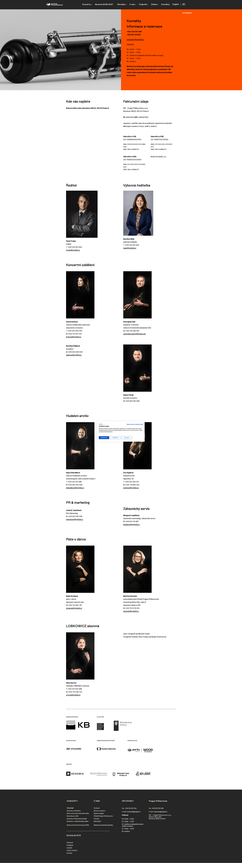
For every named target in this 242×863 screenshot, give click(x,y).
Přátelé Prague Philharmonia (103, 816)
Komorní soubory (99, 811)
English (175, 4)
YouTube (69, 853)
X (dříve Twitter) (72, 850)
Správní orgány (99, 813)
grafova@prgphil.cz (73, 337)
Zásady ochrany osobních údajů (135, 424)
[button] (102, 424)
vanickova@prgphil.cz (74, 519)
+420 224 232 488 (157, 808)
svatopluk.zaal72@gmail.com (134, 334)
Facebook (70, 842)
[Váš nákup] (188, 4)
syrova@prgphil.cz (73, 695)
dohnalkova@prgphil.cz (75, 488)
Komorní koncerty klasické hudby (78, 813)
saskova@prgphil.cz (74, 355)
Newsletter (97, 821)
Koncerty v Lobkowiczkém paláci (77, 821)
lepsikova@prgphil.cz (131, 524)
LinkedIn (69, 848)
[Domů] (58, 4)
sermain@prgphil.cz (131, 611)
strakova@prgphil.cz (74, 608)
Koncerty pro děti (72, 816)
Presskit (96, 819)
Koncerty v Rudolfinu (74, 811)
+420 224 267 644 (131, 808)
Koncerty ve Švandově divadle (77, 819)
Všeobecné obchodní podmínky (103, 825)
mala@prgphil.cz (129, 248)
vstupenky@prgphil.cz (135, 40)
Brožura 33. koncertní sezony (76, 825)
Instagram (70, 845)
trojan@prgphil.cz (73, 250)
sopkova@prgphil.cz (131, 488)
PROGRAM (70, 808)
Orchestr (97, 808)
